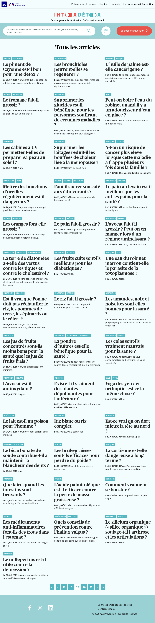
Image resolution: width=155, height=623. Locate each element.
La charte (115, 4)
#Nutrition (17, 59)
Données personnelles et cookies (115, 604)
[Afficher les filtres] (105, 31)
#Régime (7, 94)
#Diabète (70, 253)
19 (77, 587)
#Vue (108, 378)
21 (91, 587)
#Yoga (115, 378)
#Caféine (67, 181)
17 (64, 587)
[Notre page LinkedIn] (50, 608)
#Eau (108, 94)
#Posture (72, 516)
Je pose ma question (132, 30)
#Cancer (109, 59)
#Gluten (121, 181)
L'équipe (103, 4)
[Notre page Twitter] (40, 608)
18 (70, 587)
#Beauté (19, 378)
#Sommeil (110, 415)
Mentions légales (106, 608)
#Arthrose (110, 516)
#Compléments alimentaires (79, 335)
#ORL (19, 181)
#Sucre (58, 181)
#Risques (120, 59)
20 (84, 587)
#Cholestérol (34, 253)
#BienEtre (8, 141)
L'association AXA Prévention (138, 4)
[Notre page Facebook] (30, 608)
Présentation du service (83, 4)
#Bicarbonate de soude (13, 445)
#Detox (7, 59)
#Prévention (60, 59)
